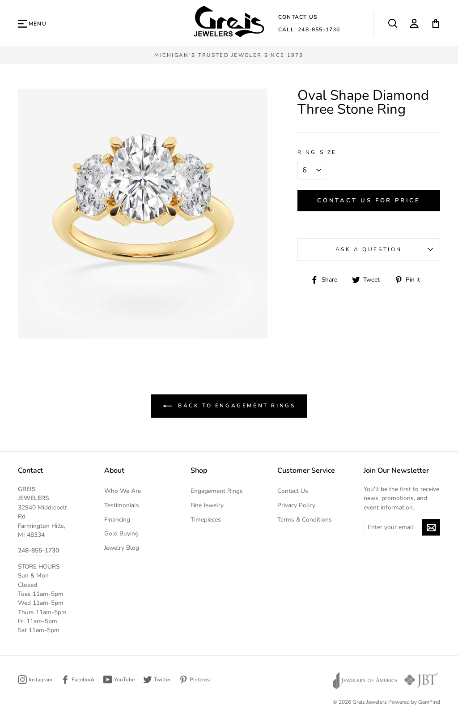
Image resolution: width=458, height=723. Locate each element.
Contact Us (297, 17)
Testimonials (121, 505)
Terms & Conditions (304, 519)
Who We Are (122, 491)
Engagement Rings (217, 491)
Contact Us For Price (368, 201)
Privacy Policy (296, 505)
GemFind (429, 702)
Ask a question (368, 249)
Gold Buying (121, 533)
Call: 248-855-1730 (309, 29)
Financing (117, 519)
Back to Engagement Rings (235, 405)
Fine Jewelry (207, 505)
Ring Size (317, 152)
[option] (229, 55)
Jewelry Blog (121, 547)
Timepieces (206, 519)
